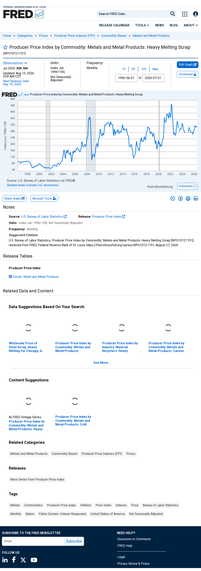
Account (42, 198)
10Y (143, 69)
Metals (15, 505)
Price (134, 505)
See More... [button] (102, 363)
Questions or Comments (134, 539)
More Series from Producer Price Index (37, 479)
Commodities (33, 505)
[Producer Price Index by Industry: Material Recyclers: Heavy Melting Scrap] (121, 328)
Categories (25, 36)
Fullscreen (186, 186)
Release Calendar (114, 25)
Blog (174, 25)
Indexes (121, 505)
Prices (43, 36)
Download (186, 74)
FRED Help (124, 546)
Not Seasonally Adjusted (146, 514)
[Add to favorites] (5, 47)
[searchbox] (133, 14)
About (189, 25)
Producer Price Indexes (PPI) (74, 36)
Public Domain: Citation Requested (62, 514)
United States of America (107, 514)
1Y (123, 69)
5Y (133, 69)
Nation (30, 514)
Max (155, 69)
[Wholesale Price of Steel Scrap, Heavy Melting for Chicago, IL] (28, 328)
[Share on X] (172, 198)
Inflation (85, 505)
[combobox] (132, 14)
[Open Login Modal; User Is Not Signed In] (195, 14)
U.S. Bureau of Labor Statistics (42, 216)
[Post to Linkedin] (195, 198)
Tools (141, 25)
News (159, 25)
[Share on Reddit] (188, 198)
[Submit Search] (172, 14)
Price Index (103, 505)
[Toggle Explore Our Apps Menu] (184, 14)
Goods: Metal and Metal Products (36, 277)
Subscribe (74, 541)
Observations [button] (13, 63)
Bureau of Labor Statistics (160, 505)
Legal (121, 557)
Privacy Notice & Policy (133, 563)
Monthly (15, 514)
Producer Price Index (107, 216)
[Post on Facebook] (180, 198)
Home (7, 36)
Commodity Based (113, 36)
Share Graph (12, 198)
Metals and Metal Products (151, 36)
